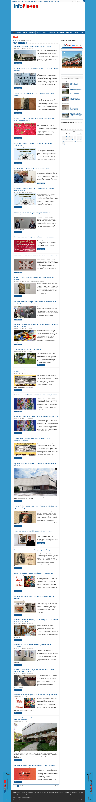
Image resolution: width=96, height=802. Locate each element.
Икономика (31, 32)
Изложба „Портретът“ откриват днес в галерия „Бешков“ (32, 46)
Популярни (70, 78)
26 (69, 141)
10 (28, 785)
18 (66, 139)
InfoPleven (16, 799)
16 (80, 138)
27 (72, 141)
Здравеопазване (60, 32)
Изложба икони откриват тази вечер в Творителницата (32, 168)
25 (66, 141)
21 (75, 139)
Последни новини (29, 48)
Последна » (36, 785)
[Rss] (72, 1)
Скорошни (64, 78)
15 (77, 138)
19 (69, 139)
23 (80, 139)
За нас (35, 1)
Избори (18, 32)
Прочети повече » (18, 63)
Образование (52, 32)
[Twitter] (75, 1)
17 (63, 139)
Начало (14, 32)
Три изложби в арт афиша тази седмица (27, 349)
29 (77, 141)
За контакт (46, 1)
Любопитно (57, 1)
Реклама (40, 1)
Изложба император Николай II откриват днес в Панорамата (34, 550)
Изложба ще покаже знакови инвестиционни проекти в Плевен (34, 765)
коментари (77, 78)
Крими (76, 32)
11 (66, 138)
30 (80, 141)
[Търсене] (84, 1)
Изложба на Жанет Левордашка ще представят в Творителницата (36, 694)
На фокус (28, 281)
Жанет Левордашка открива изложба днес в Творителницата (34, 573)
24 (63, 141)
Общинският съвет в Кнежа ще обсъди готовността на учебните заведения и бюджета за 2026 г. (38, 36)
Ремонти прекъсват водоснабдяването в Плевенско (74, 84)
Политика (38, 32)
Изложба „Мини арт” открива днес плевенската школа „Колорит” (35, 395)
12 (69, 138)
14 (75, 138)
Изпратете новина (29, 1)
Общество (24, 32)
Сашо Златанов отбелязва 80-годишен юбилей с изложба (33, 531)
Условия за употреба (23, 799)
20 (72, 139)
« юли (63, 144)
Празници (51, 1)
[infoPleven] (25, 5)
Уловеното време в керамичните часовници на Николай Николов (35, 256)
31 (63, 143)
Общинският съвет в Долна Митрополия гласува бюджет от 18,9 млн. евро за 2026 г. (76, 114)
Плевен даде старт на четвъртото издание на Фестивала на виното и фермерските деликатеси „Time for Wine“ (71, 100)
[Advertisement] (48, 19)
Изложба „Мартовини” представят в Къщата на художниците (34, 237)
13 (72, 138)
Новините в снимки (33, 281)
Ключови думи (65, 81)
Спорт (81, 32)
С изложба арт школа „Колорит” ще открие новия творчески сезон (36, 416)
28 (75, 141)
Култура (44, 32)
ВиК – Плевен (69, 32)
